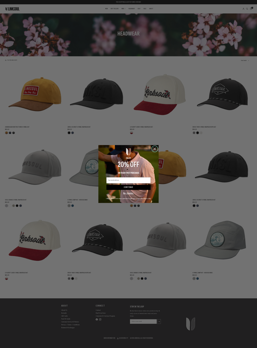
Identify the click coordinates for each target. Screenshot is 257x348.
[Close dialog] (155, 149)
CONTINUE (128, 187)
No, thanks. (128, 193)
